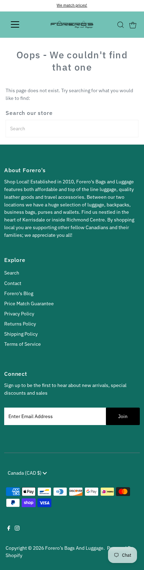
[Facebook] (9, 528)
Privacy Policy (19, 313)
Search (11, 273)
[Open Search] (120, 24)
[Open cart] (132, 24)
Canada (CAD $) (25, 473)
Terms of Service (22, 344)
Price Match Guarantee (29, 303)
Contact (12, 283)
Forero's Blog (18, 293)
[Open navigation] (21, 24)
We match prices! (72, 5)
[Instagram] (17, 528)
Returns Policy (20, 324)
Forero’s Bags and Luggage (74, 548)
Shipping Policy (21, 334)
